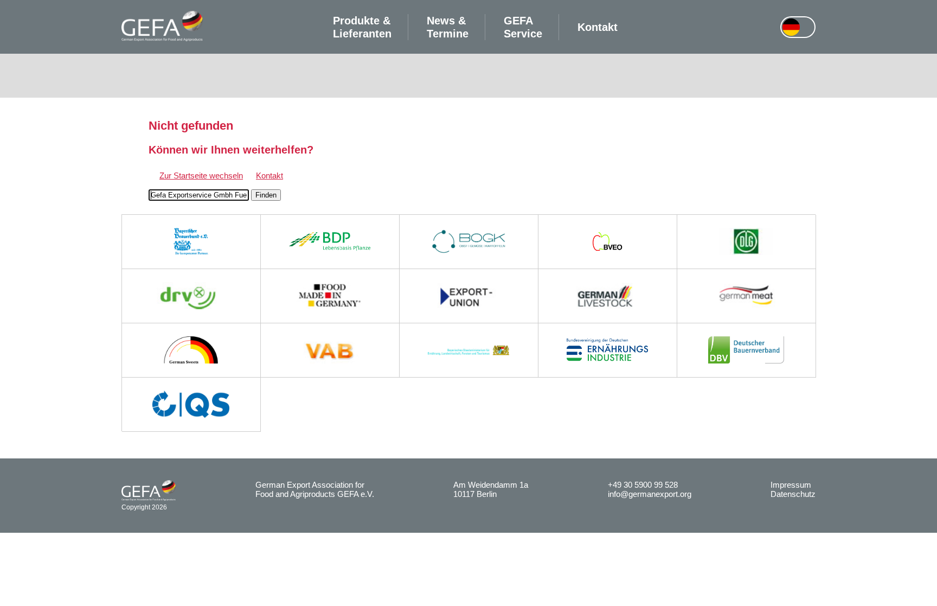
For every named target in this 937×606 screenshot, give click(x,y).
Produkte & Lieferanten (362, 27)
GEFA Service (523, 27)
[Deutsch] (791, 27)
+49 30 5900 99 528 (643, 484)
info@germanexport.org (649, 494)
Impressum (791, 484)
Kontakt (597, 27)
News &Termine (447, 27)
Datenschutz (793, 494)
